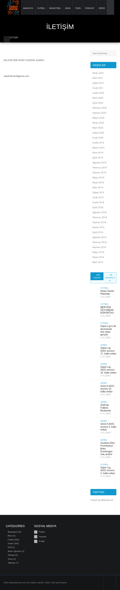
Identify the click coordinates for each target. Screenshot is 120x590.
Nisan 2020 (98, 122)
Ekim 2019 (97, 152)
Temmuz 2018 (99, 217)
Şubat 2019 (98, 192)
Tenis (78, 8)
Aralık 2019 (98, 142)
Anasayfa (28, 8)
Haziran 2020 (99, 112)
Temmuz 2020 (99, 107)
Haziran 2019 (99, 172)
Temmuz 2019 (99, 167)
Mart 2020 (97, 127)
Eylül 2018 (97, 207)
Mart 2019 (97, 187)
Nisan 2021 (98, 72)
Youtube (42, 536)
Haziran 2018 (99, 222)
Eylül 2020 (97, 102)
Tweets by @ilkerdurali (101, 499)
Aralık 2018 (98, 202)
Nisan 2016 (98, 257)
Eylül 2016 (97, 232)
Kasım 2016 (98, 227)
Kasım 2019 (98, 147)
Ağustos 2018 (99, 212)
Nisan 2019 (98, 182)
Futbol (41, 8)
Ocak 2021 (97, 87)
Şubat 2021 (98, 82)
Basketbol (55, 8)
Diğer (102, 8)
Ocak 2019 (97, 197)
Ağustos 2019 (99, 162)
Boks (68, 8)
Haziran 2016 (99, 247)
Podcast (90, 8)
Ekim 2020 (97, 97)
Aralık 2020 (98, 92)
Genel (10, 543)
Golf (10, 547)
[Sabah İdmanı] (13, 7)
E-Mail (42, 541)
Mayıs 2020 (98, 117)
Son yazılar (97, 276)
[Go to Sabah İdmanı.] (7, 39)
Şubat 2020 (98, 132)
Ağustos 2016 (99, 237)
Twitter (42, 532)
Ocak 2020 (97, 137)
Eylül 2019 (97, 157)
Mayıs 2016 (98, 252)
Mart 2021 (97, 77)
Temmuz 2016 (99, 242)
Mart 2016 (97, 262)
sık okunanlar (110, 278)
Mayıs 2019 (98, 177)
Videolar (11, 563)
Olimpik (11, 555)
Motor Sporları (14, 551)
